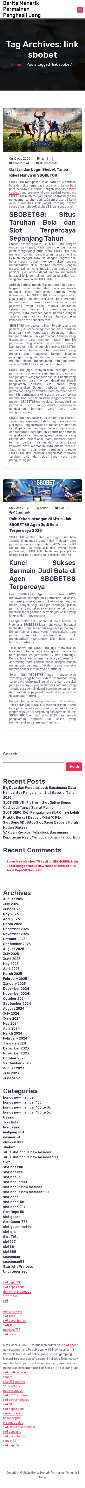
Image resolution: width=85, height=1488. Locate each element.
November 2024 (16, 994)
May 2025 (11, 964)
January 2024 (14, 1043)
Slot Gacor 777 (15, 1222)
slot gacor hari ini (17, 1227)
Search (10, 754)
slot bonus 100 (15, 1182)
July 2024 (11, 1013)
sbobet (17, 163)
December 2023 (16, 1048)
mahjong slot (13, 1132)
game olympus (13, 1390)
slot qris (10, 1232)
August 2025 (13, 949)
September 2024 (17, 1004)
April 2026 (11, 919)
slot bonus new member (22, 1187)
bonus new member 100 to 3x (27, 1107)
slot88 (8, 1247)
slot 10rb (9, 1404)
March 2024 (12, 1033)
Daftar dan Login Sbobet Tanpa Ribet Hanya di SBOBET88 (38, 172)
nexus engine (12, 1418)
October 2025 (14, 939)
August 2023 (13, 1068)
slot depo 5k (11, 1445)
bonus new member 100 (22, 1102)
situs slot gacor (67, 1345)
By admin (43, 158)
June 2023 (11, 1078)
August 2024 (13, 1009)
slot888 (9, 1252)
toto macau (11, 1296)
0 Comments (48, 163)
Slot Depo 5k (13, 1212)
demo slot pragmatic (17, 1291)
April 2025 (11, 969)
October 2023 (14, 1058)
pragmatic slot (13, 1422)
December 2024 (16, 989)
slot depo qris (12, 1431)
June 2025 (11, 959)
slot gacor (11, 1217)
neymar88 (69, 544)
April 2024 (11, 1028)
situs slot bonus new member (27, 1152)
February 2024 (15, 1038)
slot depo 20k (14, 1207)
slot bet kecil (13, 1172)
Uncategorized (15, 1272)
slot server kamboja (16, 1400)
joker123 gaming (14, 1381)
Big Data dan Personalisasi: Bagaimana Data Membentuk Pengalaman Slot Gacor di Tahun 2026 (40, 793)
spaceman (11, 1257)
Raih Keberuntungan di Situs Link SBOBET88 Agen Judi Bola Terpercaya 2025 (40, 525)
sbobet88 (9, 1377)
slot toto (9, 1316)
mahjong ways (12, 1311)
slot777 (9, 1242)
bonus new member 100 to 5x (27, 1112)
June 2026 (12, 909)
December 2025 (16, 929)
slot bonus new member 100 (26, 1192)
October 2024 (14, 999)
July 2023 (11, 1073)
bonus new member (19, 1097)
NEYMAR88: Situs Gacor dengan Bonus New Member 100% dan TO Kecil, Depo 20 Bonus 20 (42, 866)
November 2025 (16, 934)
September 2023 (17, 1063)
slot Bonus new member (19, 1427)
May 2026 (11, 914)
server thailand (13, 1413)
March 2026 (12, 924)
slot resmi (9, 1334)
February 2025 (15, 979)
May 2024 (11, 1023)
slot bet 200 (13, 1167)
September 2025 (17, 944)
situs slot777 (11, 1386)
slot (5, 1301)
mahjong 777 (11, 1330)
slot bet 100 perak (15, 1395)
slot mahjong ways (15, 1372)
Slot (26, 163)
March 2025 (12, 974)
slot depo (11, 1197)
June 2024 (12, 1018)
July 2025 (11, 954)
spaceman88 (14, 1262)
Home (16, 64)
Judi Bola (10, 1122)
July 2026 (11, 904)
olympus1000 (13, 1142)
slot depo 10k (14, 1202)
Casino (8, 1117)
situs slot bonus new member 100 (30, 1157)
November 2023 (16, 1053)
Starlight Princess (18, 1267)
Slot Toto (11, 1237)
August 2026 (13, 899)
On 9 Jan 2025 (19, 508)
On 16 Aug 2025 (19, 158)
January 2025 (14, 984)
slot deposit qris (13, 1287)
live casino (11, 1127)
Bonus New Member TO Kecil (27, 861)
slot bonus (11, 1177)
